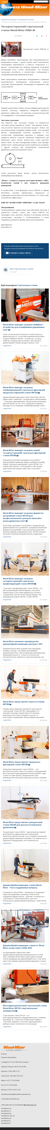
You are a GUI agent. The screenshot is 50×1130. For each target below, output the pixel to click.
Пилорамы (12, 20)
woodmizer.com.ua (8, 1116)
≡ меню (4, 2)
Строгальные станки (25, 20)
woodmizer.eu (6, 1108)
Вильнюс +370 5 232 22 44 (10, 1090)
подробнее (7, 346)
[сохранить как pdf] (46, 36)
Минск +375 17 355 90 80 (10, 1080)
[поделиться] (37, 36)
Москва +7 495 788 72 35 (10, 1071)
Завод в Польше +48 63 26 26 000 (13, 1067)
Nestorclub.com (31, 1105)
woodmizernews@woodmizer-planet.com (15, 1094)
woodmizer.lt (5, 1123)
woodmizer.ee (6, 1118)
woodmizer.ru (6, 1111)
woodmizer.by (6, 1113)
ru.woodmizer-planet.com (10, 1099)
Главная (4, 20)
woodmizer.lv (6, 1121)
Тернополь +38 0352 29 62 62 (12, 1076)
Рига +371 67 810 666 (9, 1085)
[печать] (41, 36)
